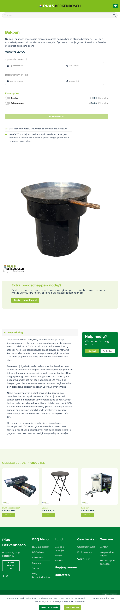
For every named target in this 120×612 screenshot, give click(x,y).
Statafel (45, 508)
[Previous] (2, 495)
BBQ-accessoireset (11, 508)
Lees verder (8, 515)
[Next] (117, 495)
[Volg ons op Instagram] (7, 576)
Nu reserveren (56, 116)
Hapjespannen (66, 567)
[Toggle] (4, 332)
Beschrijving (15, 332)
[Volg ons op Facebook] (4, 576)
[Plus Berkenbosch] (60, 6)
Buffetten (62, 575)
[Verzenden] (114, 15)
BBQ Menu (40, 539)
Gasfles (59, 98)
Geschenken (87, 539)
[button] (3, 5)
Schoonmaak (59, 103)
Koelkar (85, 508)
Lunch (59, 539)
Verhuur (83, 559)
